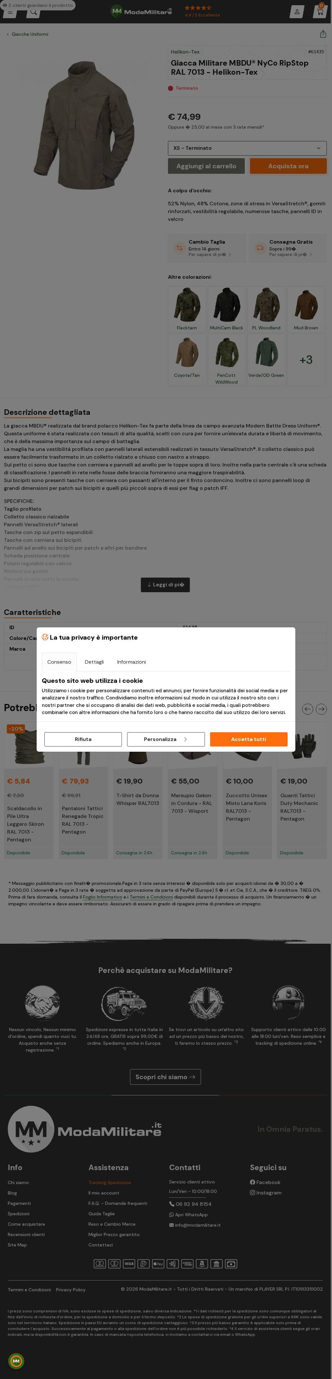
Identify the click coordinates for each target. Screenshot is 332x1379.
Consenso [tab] (59, 661)
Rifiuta (83, 739)
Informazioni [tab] (131, 661)
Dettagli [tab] (94, 661)
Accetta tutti (248, 739)
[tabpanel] (166, 696)
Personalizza (161, 739)
